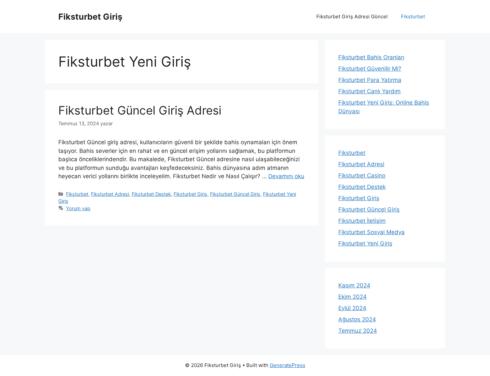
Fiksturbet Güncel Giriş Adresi (139, 110)
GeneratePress (287, 365)
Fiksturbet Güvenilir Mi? (369, 68)
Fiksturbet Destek (151, 194)
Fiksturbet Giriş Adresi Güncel (352, 16)
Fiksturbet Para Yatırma (369, 80)
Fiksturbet (413, 16)
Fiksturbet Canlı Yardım (369, 91)
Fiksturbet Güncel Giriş (235, 194)
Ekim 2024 (352, 296)
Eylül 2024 (352, 308)
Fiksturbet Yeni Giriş (365, 243)
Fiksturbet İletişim (362, 220)
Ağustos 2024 (357, 319)
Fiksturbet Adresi (110, 194)
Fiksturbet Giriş (90, 17)
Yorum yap (78, 208)
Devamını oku (286, 176)
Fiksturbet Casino (361, 175)
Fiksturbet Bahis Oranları (371, 57)
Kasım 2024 (354, 285)
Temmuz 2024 (357, 330)
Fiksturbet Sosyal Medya (371, 232)
